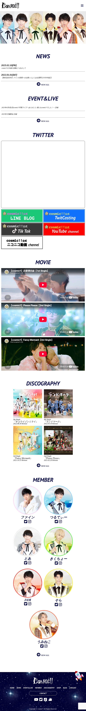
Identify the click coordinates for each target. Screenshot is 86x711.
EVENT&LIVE (28, 688)
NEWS (19, 688)
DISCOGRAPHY (49, 688)
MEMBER (38, 688)
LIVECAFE (72, 688)
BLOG (65, 688)
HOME (12, 688)
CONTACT (43, 693)
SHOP (59, 688)
